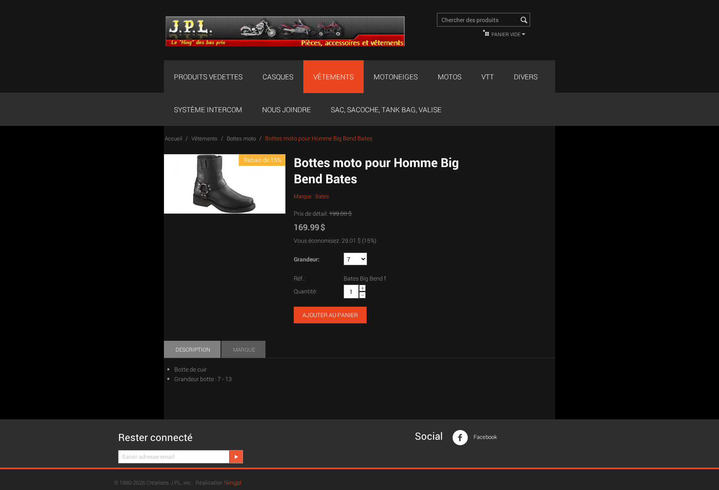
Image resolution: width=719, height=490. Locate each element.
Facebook (484, 437)
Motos (449, 76)
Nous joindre (286, 109)
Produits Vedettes (208, 76)
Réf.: (299, 278)
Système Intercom (208, 109)
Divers (526, 76)
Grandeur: (307, 259)
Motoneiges (396, 76)
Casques (278, 76)
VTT (487, 76)
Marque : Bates (311, 196)
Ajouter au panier (330, 315)
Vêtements (333, 76)
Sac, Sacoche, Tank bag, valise (386, 109)
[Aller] (236, 457)
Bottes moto (241, 138)
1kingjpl (232, 482)
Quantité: (305, 291)
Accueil (173, 138)
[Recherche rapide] (524, 20)
